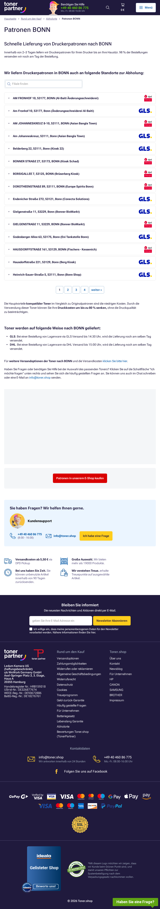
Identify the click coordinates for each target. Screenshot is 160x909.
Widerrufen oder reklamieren (75, 668)
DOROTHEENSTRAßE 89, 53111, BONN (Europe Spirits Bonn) (53, 186)
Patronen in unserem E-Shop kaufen (80, 478)
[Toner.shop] (15, 7)
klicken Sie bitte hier (115, 361)
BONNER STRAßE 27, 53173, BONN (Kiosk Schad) (46, 161)
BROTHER (116, 695)
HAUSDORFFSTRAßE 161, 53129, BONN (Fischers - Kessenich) (55, 249)
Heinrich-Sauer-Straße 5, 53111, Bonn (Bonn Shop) (47, 274)
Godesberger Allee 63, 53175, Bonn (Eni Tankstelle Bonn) (51, 237)
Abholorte (51, 18)
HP (111, 679)
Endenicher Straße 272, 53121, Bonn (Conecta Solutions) (51, 199)
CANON (115, 684)
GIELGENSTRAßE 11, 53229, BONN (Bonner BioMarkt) (49, 224)
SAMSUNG (116, 689)
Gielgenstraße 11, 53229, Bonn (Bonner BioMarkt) (46, 211)
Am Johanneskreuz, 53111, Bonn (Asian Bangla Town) (49, 136)
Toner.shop (118, 652)
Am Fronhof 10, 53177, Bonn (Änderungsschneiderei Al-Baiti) (53, 111)
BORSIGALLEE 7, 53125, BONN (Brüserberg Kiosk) (46, 173)
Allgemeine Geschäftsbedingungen (79, 674)
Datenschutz (65, 684)
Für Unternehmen (68, 710)
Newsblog (116, 668)
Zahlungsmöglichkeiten (72, 663)
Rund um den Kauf (31, 18)
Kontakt (115, 663)
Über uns (115, 658)
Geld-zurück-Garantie (70, 700)
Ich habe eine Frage (96, 536)
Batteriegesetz (66, 716)
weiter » (96, 289)
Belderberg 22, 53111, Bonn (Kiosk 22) (38, 148)
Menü (148, 7)
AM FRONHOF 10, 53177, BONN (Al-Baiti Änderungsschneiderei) (56, 98)
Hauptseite (10, 18)
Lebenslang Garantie (70, 721)
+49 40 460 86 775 (75, 8)
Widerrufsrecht (66, 679)
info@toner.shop (40, 377)
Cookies (62, 689)
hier (93, 632)
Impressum (117, 700)
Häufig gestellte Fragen (71, 705)
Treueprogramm (67, 695)
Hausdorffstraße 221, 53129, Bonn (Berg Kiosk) (44, 262)
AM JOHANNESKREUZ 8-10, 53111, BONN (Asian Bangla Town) (55, 123)
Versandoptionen (68, 658)
